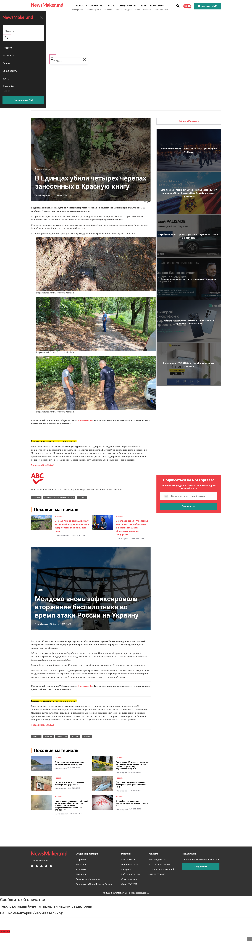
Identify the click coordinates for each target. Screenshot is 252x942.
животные (36, 497)
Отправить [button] (5, 931)
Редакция (81, 864)
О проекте (81, 859)
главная (36, 736)
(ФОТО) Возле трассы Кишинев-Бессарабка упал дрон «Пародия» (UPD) (131, 784)
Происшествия (42, 169)
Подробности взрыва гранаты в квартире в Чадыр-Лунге (69, 783)
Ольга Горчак (123, 539)
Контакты (81, 869)
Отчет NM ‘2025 (161, 9)
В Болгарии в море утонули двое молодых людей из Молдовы (69, 763)
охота (82, 497)
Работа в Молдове (123, 9)
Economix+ (157, 5)
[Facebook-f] (32, 866)
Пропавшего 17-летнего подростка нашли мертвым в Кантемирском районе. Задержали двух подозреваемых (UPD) (132, 765)
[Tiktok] (46, 866)
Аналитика (97, 5)
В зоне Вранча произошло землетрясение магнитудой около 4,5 (132, 803)
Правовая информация (88, 879)
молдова (48, 736)
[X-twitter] (37, 866)
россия (75, 736)
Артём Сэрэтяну (62, 814)
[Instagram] (41, 866)
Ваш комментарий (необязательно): (31, 913)
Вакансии (81, 874)
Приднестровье (93, 9)
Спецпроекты (127, 5)
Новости (81, 5)
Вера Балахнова (63, 535)
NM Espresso (77, 9)
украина (87, 736)
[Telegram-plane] (51, 866)
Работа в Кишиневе (188, 121)
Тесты (143, 5)
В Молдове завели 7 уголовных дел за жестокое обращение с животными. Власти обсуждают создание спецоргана (132, 528)
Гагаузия (108, 9)
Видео (111, 5)
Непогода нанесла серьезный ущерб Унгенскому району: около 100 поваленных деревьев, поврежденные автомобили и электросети (71, 805)
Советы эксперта (143, 9)
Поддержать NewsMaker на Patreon (94, 884)
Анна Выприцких (43, 195)
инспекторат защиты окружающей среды (59, 497)
